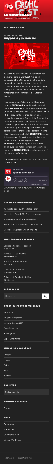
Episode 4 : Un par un (20, 38)
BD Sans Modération (13, 318)
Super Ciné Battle (12, 339)
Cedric (7, 230)
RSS (6, 370)
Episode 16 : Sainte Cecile (15, 261)
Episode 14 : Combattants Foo (17, 277)
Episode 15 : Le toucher (14, 269)
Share (45, 184)
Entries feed (9, 429)
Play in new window (26, 188)
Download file (10, 188)
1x (20, 180)
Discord (7, 355)
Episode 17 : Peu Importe (31, 224)
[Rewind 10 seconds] (15, 180)
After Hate (8, 312)
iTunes (7, 360)
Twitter (7, 376)
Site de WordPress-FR (14, 440)
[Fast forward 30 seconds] (27, 180)
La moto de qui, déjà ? (13, 323)
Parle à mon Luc (11, 328)
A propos (8, 408)
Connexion (9, 424)
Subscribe (35, 184)
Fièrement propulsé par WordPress (18, 458)
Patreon (7, 365)
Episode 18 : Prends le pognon (24, 209)
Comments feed (11, 435)
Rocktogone (9, 333)
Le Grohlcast (18, 15)
